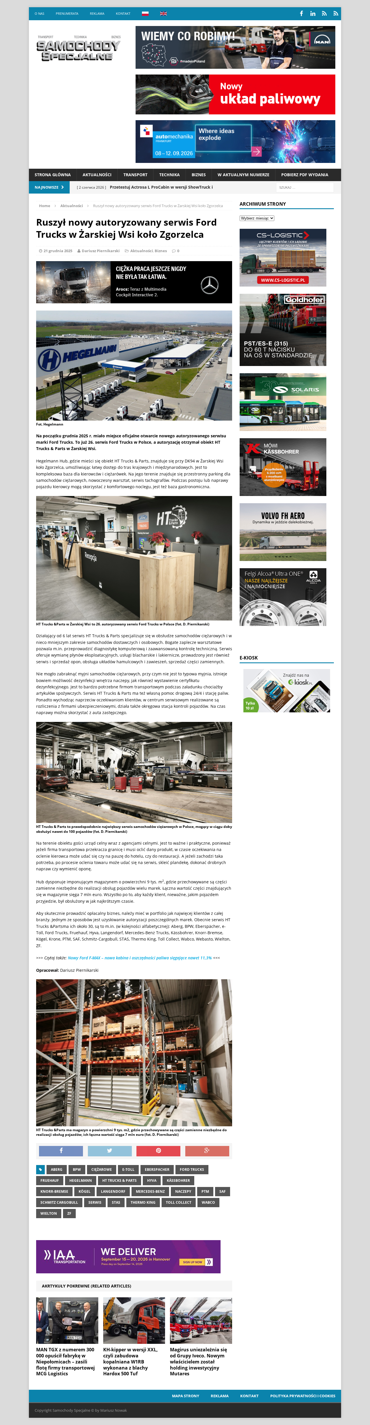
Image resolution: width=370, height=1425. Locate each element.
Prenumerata (67, 13)
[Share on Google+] (207, 1151)
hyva (151, 1180)
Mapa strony (185, 1395)
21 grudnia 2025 (58, 250)
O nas (39, 13)
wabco (208, 1202)
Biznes (199, 174)
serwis (94, 1202)
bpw (77, 1169)
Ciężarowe (101, 1169)
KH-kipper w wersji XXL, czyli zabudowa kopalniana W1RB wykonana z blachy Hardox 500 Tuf (130, 1361)
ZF (69, 1213)
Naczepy (183, 1191)
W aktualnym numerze (243, 174)
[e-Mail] (336, 13)
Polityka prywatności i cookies (302, 1395)
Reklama (97, 13)
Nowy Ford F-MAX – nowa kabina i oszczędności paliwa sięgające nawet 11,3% (140, 957)
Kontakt (123, 13)
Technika (169, 174)
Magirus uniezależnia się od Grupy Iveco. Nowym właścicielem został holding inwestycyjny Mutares (198, 1361)
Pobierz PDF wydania (304, 174)
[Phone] (324, 13)
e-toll (128, 1169)
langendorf (113, 1191)
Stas (116, 1202)
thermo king (143, 1202)
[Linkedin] (313, 13)
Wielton (48, 1213)
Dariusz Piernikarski (101, 250)
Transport (135, 174)
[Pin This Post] (158, 1151)
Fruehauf (49, 1180)
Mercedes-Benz (150, 1191)
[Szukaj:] (305, 187)
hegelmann (80, 1180)
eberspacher (157, 1169)
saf (222, 1191)
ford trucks (192, 1169)
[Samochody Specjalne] (78, 48)
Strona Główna (53, 174)
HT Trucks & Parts (119, 1180)
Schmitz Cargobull (59, 1202)
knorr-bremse (54, 1191)
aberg (56, 1169)
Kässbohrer (178, 1180)
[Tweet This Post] (110, 1151)
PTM (205, 1191)
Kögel (84, 1191)
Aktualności (97, 174)
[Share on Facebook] (61, 1151)
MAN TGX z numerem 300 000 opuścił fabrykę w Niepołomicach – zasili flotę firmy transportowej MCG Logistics (65, 1361)
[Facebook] (301, 13)
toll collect (178, 1202)
